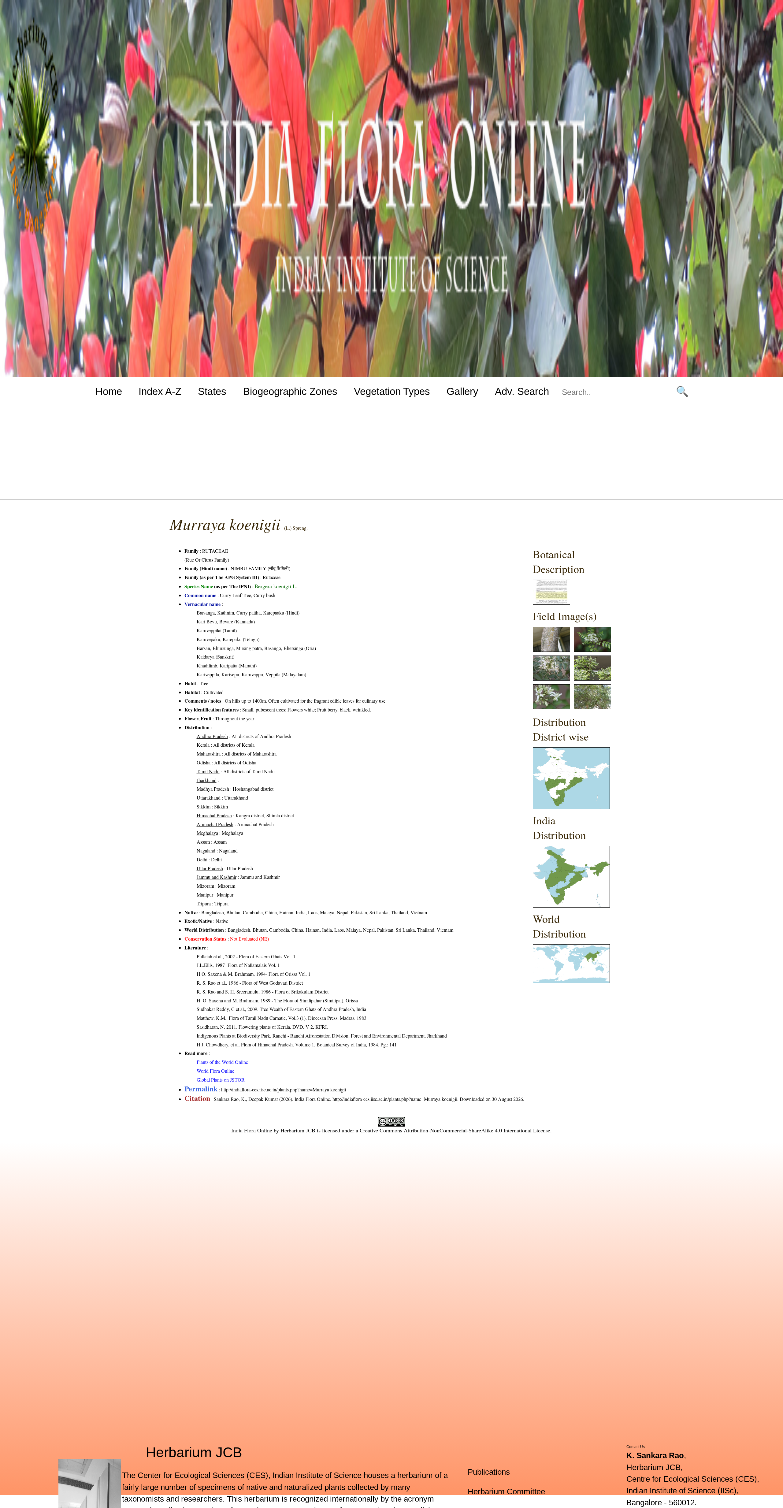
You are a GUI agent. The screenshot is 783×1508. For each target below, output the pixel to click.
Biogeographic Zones (290, 391)
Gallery (462, 391)
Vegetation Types (392, 391)
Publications (489, 1472)
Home (108, 391)
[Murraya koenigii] (551, 603)
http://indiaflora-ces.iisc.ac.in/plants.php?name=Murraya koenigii (283, 1089)
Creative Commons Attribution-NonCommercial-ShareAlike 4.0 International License (455, 1130)
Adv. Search (522, 391)
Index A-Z (160, 391)
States (212, 391)
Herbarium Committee (506, 1491)
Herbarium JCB (297, 1130)
